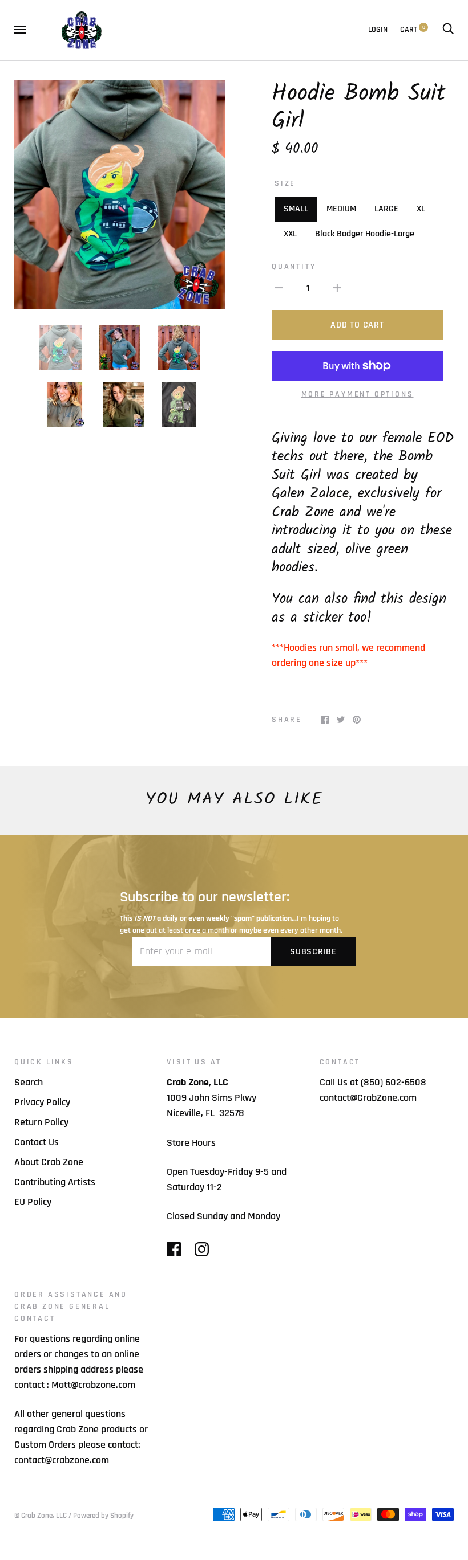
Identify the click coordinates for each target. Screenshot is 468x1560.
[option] (119, 194)
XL (421, 209)
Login (378, 29)
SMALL (296, 209)
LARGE (386, 209)
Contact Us (36, 1142)
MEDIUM (341, 209)
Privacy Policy (42, 1102)
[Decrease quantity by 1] (279, 287)
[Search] (448, 29)
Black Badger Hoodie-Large (364, 234)
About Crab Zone (48, 1162)
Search (28, 1082)
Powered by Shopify (103, 1515)
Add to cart (357, 325)
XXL (290, 234)
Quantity (294, 267)
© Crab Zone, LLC (40, 1515)
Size (285, 183)
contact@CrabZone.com (368, 1097)
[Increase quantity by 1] (337, 287)
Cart (412, 29)
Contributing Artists (54, 1182)
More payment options (357, 394)
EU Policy (32, 1201)
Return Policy (41, 1122)
